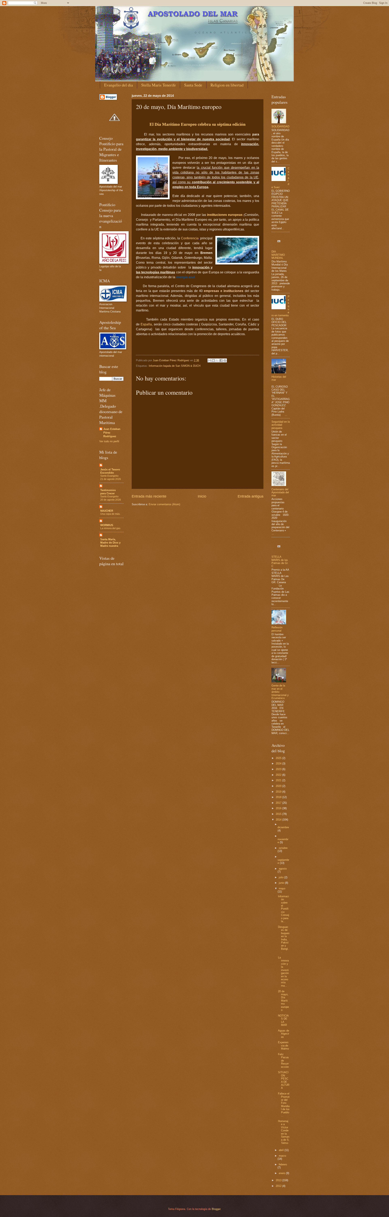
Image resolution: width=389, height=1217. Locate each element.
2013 (279, 1180)
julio (281, 877)
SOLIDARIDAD (280, 126)
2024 (279, 763)
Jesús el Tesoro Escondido (110, 471)
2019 (279, 791)
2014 (279, 819)
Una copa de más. (110, 514)
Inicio (202, 496)
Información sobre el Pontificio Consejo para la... (283, 909)
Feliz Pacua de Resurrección (283, 1060)
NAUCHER (106, 510)
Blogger (216, 1209)
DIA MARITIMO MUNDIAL (278, 254)
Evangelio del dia (118, 85)
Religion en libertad (227, 85)
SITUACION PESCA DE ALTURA (283, 1080)
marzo (282, 1155)
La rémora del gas (110, 528)
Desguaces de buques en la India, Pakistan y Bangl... (284, 939)
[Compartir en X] (217, 360)
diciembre (283, 827)
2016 (279, 808)
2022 (279, 774)
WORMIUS (106, 525)
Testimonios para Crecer (108, 492)
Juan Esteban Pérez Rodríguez (111, 432)
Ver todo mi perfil (109, 441)
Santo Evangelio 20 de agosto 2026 (110, 498)
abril (281, 1150)
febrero (283, 1164)
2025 (279, 758)
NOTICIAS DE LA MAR (283, 1020)
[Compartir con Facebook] (221, 360)
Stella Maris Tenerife (158, 85)
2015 (279, 813)
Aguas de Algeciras (283, 1033)
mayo (282, 888)
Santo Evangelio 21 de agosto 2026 (110, 477)
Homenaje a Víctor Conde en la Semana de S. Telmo (284, 1132)
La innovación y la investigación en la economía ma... (283, 971)
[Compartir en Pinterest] (225, 360)
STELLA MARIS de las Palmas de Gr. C (279, 561)
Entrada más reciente (149, 496)
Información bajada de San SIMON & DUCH (174, 365)
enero (282, 1173)
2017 (279, 802)
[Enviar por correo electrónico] (209, 360)
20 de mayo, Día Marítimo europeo (283, 1001)
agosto (283, 868)
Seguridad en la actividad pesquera (280, 424)
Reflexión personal (276, 629)
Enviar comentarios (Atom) (164, 504)
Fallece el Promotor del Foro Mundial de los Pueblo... (284, 1104)
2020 (279, 786)
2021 (279, 780)
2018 (279, 797)
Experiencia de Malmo (283, 1045)
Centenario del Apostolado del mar (280, 492)
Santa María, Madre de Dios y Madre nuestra (110, 542)
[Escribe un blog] (213, 360)
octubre (283, 847)
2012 (279, 1185)
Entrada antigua (250, 496)
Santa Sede (193, 85)
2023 (279, 769)
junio (282, 882)
